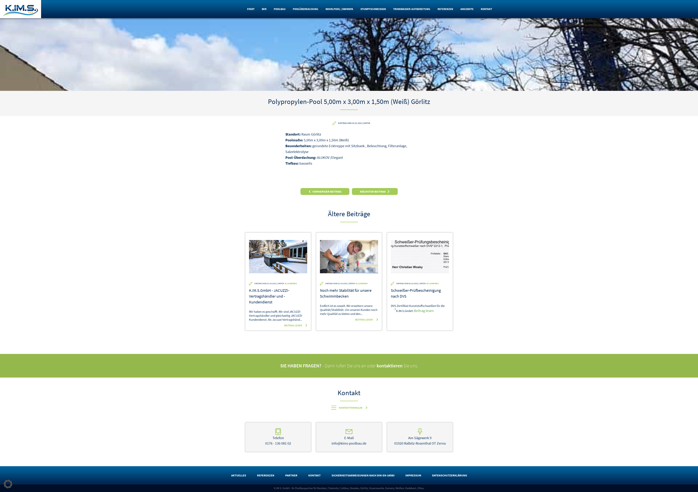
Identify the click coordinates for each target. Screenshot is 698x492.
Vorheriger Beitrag (326, 191)
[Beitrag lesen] (278, 259)
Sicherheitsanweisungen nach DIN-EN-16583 (363, 475)
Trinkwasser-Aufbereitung (411, 9)
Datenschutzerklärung (449, 475)
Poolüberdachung (305, 9)
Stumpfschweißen (373, 9)
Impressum (413, 475)
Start (250, 9)
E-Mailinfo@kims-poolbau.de (349, 440)
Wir (264, 9)
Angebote (467, 9)
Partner (291, 475)
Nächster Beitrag (373, 191)
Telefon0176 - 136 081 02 (278, 440)
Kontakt (486, 9)
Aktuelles (238, 475)
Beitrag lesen (293, 325)
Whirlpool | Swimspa (339, 9)
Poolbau (280, 9)
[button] (8, 484)
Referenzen (445, 9)
